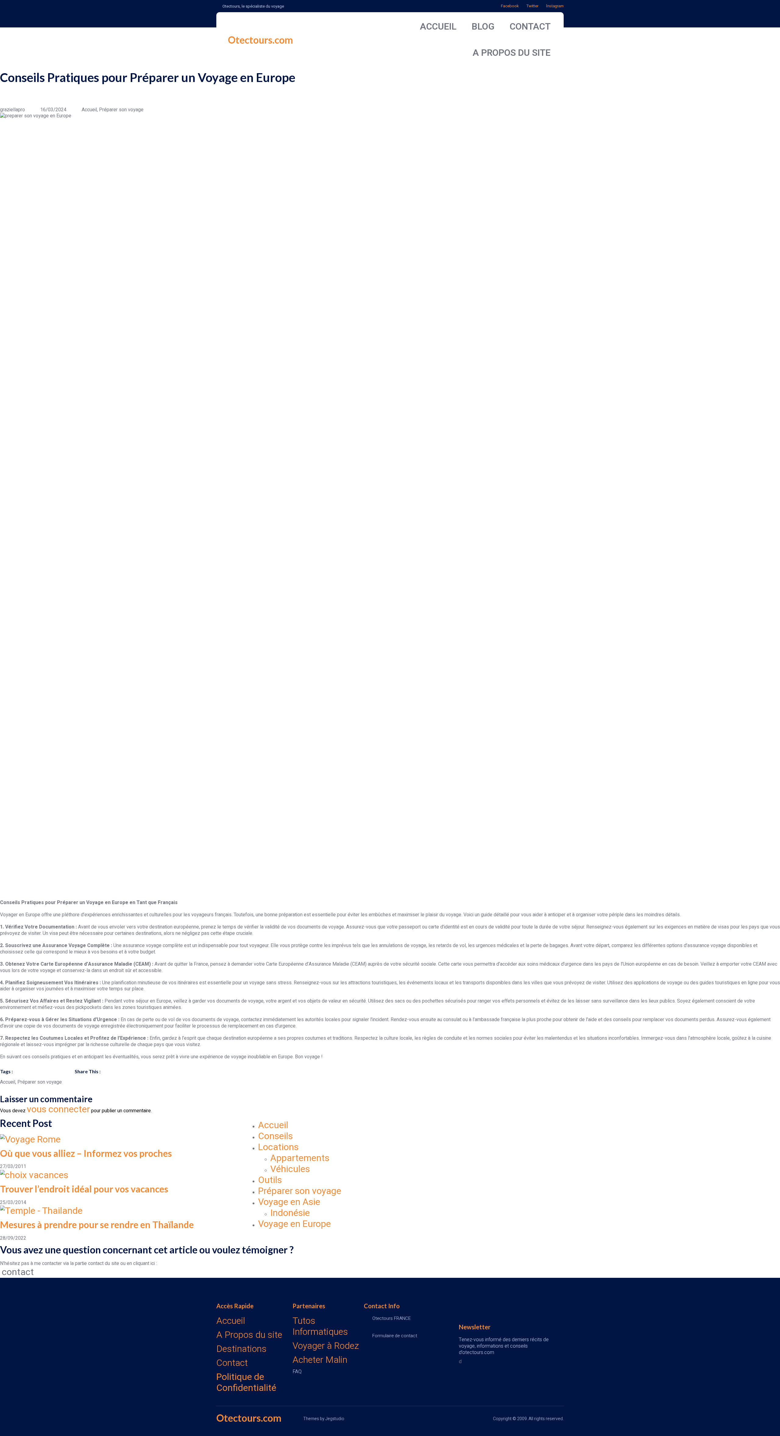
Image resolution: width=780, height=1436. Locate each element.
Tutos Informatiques (320, 1326)
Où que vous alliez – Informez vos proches (86, 1153)
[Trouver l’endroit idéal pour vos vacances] (123, 1175)
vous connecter (58, 1109)
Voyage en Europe (294, 1224)
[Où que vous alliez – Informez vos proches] (123, 1139)
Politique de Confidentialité (246, 1382)
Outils (270, 1180)
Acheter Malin (319, 1360)
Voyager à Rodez (325, 1346)
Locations (278, 1147)
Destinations (241, 1349)
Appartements (299, 1158)
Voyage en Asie (289, 1202)
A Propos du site (249, 1335)
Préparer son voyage (299, 1191)
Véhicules (290, 1169)
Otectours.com (260, 40)
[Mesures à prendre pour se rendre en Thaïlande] (123, 1211)
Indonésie (290, 1213)
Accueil (273, 1125)
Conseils (275, 1136)
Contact (232, 1363)
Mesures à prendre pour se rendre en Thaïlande (97, 1224)
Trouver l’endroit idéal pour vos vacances (84, 1188)
